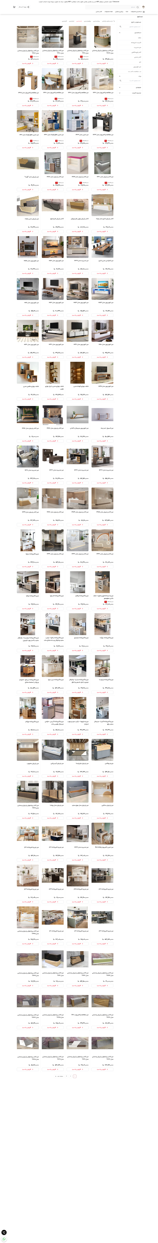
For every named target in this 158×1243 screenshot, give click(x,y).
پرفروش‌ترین (87, 21)
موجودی (138, 87)
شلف (139, 38)
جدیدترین (79, 21)
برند (140, 76)
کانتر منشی (137, 57)
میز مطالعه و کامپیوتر (134, 72)
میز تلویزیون (137, 67)
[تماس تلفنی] (4, 1232)
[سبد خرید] (14, 7)
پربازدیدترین (96, 21)
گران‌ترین (64, 21)
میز (140, 62)
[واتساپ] (4, 1239)
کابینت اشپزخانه (136, 43)
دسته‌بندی (138, 33)
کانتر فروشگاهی (136, 52)
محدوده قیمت (136, 93)
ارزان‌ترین (71, 21)
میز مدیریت (137, 47)
